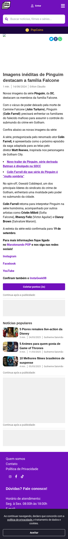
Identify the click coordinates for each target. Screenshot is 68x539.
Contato (11, 464)
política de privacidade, (20, 519)
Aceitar (34, 532)
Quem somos (15, 459)
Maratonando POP (19, 244)
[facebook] (55, 39)
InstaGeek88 (38, 278)
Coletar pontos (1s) (34, 286)
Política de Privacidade (22, 469)
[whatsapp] (60, 39)
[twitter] (51, 39)
